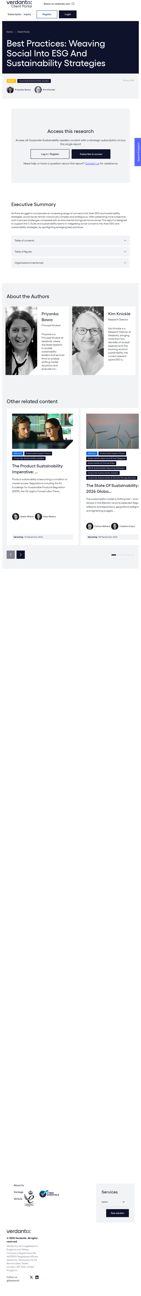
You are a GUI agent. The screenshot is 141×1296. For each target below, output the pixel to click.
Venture (18, 1198)
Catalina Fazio (127, 526)
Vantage (18, 1192)
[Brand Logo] (19, 4)
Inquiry (27, 14)
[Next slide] (21, 555)
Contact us (92, 163)
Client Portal (23, 32)
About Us (19, 1185)
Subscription (14, 14)
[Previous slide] (11, 555)
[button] (114, 554)
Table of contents (24, 240)
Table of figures (23, 251)
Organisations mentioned (29, 262)
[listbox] (115, 1202)
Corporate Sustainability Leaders (34, 81)
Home (10, 32)
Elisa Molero (49, 516)
